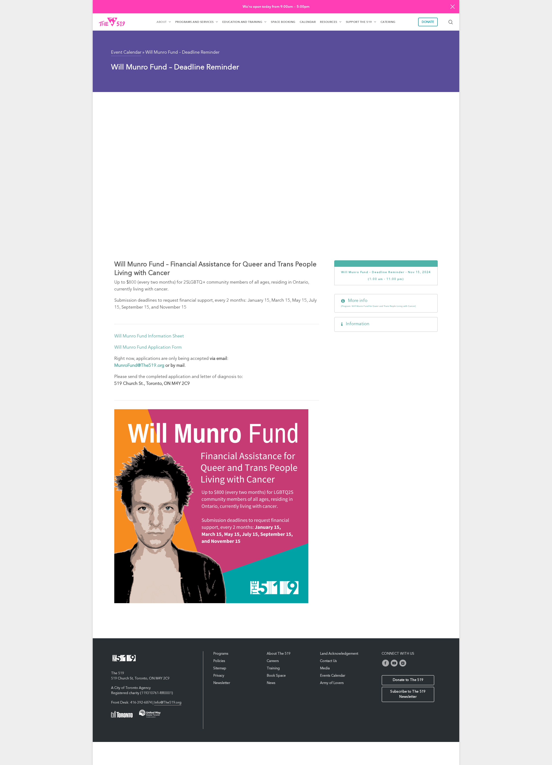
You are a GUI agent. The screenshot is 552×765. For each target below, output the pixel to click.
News (271, 683)
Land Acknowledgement (339, 654)
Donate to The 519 (408, 680)
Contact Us (328, 661)
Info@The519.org (167, 702)
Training (273, 668)
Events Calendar (332, 676)
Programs (220, 654)
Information (357, 324)
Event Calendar (126, 52)
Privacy (218, 676)
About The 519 (278, 654)
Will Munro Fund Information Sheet (149, 336)
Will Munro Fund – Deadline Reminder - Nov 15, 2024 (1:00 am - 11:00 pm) (386, 276)
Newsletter (221, 683)
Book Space (276, 676)
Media (325, 668)
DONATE (428, 21)
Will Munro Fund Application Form (148, 347)
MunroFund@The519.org (139, 366)
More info (378, 303)
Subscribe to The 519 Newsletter (407, 694)
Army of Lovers (332, 683)
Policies (219, 661)
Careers (273, 661)
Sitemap (219, 668)
